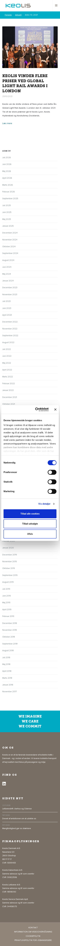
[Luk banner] (55, 409)
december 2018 (9, 623)
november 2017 (9, 691)
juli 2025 (6, 205)
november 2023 (9, 294)
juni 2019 (6, 596)
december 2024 (10, 233)
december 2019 (9, 555)
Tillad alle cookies (30, 513)
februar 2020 (8, 541)
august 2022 (8, 342)
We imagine (30, 716)
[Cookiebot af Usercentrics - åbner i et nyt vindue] (36, 409)
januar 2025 (8, 226)
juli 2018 (6, 657)
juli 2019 (6, 589)
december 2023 (9, 287)
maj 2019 (6, 602)
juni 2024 (6, 267)
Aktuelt (18, 15)
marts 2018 (7, 678)
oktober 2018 (8, 637)
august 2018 (8, 650)
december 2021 (9, 397)
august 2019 (8, 582)
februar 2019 (8, 616)
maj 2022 (6, 363)
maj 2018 (6, 664)
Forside (8, 15)
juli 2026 (6, 157)
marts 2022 (7, 376)
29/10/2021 (7, 96)
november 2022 (9, 329)
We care (30, 721)
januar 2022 (8, 390)
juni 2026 (6, 164)
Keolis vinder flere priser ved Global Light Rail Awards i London (25, 83)
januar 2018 (7, 685)
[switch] (52, 472)
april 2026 (7, 178)
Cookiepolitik (33, 936)
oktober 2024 (9, 246)
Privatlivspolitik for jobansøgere (33, 940)
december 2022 (10, 322)
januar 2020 (8, 548)
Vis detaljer (44, 503)
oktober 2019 (8, 568)
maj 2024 (6, 274)
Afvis (30, 534)
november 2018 (9, 630)
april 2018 (6, 671)
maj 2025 (6, 219)
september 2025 (10, 198)
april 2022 (7, 370)
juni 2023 (6, 308)
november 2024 (9, 240)
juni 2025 (6, 212)
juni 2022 (6, 356)
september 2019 (10, 575)
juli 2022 (6, 349)
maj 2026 (6, 171)
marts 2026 (7, 185)
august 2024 (8, 260)
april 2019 (6, 609)
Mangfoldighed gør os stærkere (16, 828)
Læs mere (7, 123)
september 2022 (10, 335)
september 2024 (10, 253)
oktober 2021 (8, 404)
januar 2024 (8, 281)
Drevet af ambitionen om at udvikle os (19, 818)
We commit (30, 726)
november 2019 (9, 561)
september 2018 (10, 644)
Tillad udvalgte (30, 523)
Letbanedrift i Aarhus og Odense (17, 808)
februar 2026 (8, 192)
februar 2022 (8, 383)
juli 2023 (6, 301)
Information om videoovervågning (33, 932)
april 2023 (7, 315)
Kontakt (33, 927)
